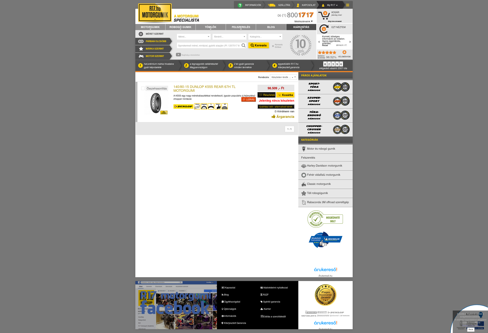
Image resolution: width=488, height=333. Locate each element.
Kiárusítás (301, 27)
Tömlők (210, 27)
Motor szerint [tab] (155, 56)
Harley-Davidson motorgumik (324, 166)
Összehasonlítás (157, 88)
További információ (470, 325)
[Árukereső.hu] (325, 270)
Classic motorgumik (318, 184)
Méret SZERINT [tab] (155, 33)
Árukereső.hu (325, 275)
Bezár (471, 329)
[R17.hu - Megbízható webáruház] (325, 218)
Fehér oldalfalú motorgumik (323, 175)
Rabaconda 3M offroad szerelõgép (327, 202)
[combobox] (194, 37)
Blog (271, 27)
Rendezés (263, 77)
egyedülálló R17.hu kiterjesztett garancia (288, 65)
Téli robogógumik (317, 193)
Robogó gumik (180, 27)
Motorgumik (150, 27)
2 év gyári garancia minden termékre (244, 65)
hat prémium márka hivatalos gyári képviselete (159, 65)
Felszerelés (241, 27)
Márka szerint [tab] (155, 48)
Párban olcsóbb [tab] (156, 41)
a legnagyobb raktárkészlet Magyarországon (204, 65)
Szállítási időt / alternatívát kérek (275, 106)
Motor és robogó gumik (320, 149)
